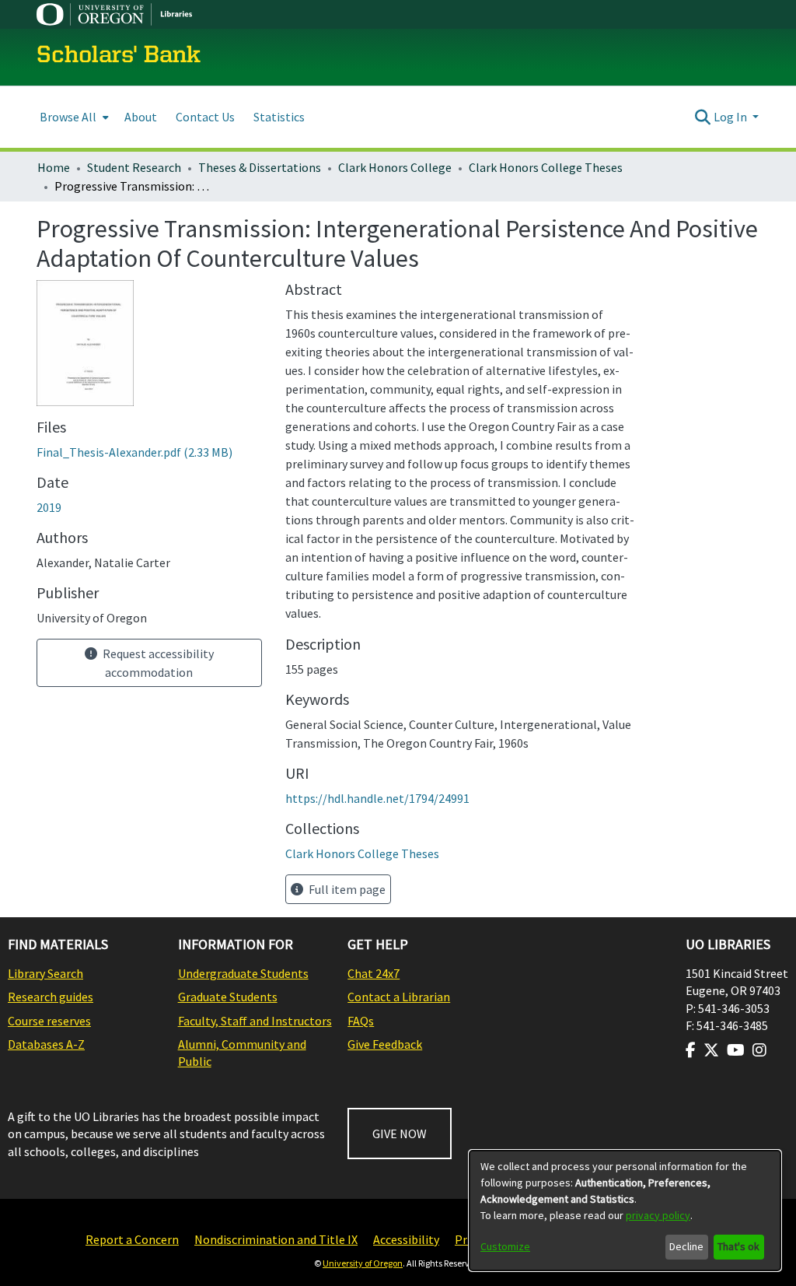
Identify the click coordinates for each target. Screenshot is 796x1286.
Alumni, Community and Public (242, 1052)
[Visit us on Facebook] (691, 1050)
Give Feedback (384, 1044)
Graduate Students (228, 996)
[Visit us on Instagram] (759, 1050)
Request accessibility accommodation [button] (157, 663)
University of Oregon (363, 1263)
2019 (49, 507)
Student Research (134, 167)
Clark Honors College (395, 167)
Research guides (50, 996)
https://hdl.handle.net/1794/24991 (377, 798)
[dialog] (625, 1210)
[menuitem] (73, 117)
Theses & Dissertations (259, 167)
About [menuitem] (140, 116)
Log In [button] (731, 116)
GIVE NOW (399, 1133)
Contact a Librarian (398, 996)
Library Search (45, 973)
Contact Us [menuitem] (205, 116)
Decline (686, 1246)
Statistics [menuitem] (279, 116)
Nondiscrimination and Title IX (276, 1239)
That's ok (738, 1246)
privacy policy (658, 1215)
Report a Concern (132, 1239)
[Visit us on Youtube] (736, 1050)
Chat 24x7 (373, 973)
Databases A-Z (46, 1044)
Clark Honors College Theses (546, 167)
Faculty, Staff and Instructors (255, 1020)
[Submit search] (703, 116)
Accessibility (406, 1239)
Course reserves (49, 1020)
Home (53, 167)
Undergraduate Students (243, 973)
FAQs (360, 1020)
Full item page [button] (346, 889)
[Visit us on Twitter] (711, 1050)
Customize (505, 1246)
